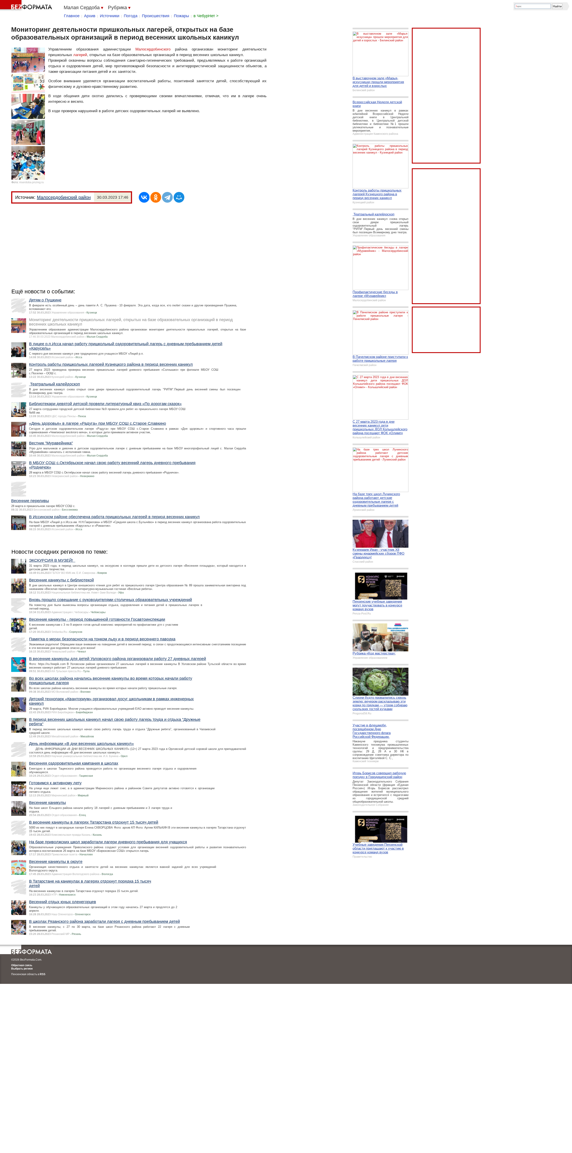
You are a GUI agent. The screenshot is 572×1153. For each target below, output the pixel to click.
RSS (42, 974)
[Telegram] (167, 197)
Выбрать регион (22, 968)
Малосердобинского (152, 49)
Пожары (181, 16)
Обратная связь (21, 965)
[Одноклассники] (155, 197)
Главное (72, 16)
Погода (130, 16)
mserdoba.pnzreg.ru (31, 182)
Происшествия (155, 16)
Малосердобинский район (64, 197)
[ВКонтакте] (144, 197)
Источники (109, 16)
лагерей (80, 55)
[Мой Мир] (179, 197)
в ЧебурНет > (206, 16)
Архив (89, 16)
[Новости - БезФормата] (27, 5)
